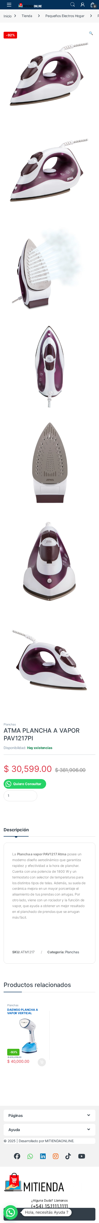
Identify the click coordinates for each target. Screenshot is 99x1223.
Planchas (10, 724)
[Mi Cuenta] (82, 4)
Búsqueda (72, 4)
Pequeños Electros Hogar (64, 16)
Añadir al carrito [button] (41, 1062)
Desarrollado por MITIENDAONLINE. (46, 1141)
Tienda (27, 16)
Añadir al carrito (53, 1214)
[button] (91, 33)
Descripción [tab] (16, 830)
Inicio (8, 16)
